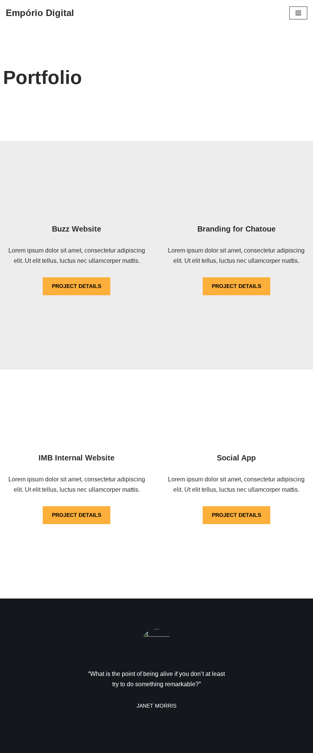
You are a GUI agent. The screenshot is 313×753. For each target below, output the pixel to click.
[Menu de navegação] (298, 12)
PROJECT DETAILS (76, 286)
